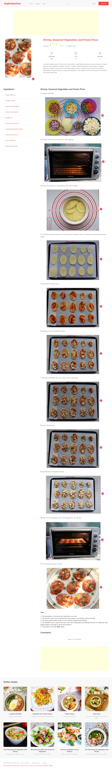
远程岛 (51, 765)
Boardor (45, 765)
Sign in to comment (74, 639)
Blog (44, 3)
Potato (13, 101)
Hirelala (40, 765)
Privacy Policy (25, 763)
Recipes (38, 3)
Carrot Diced (14, 123)
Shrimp (12, 95)
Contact (44, 763)
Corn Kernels (14, 112)
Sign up (103, 3)
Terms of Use (36, 763)
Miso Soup (96, 714)
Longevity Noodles (15, 714)
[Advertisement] (56, 22)
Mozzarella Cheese (16, 129)
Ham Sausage (14, 106)
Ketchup (12, 140)
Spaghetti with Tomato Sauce (42, 714)
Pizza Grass (14, 146)
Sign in (94, 3)
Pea (11, 118)
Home (31, 3)
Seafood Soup (69, 714)
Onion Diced (14, 135)
